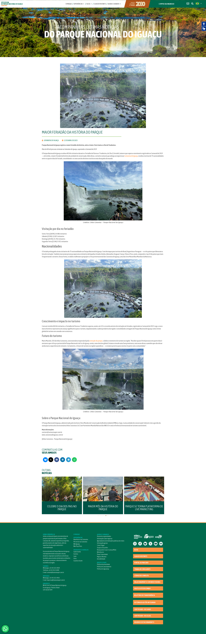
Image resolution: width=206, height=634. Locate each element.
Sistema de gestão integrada (144, 602)
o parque (69, 4)
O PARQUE (76, 534)
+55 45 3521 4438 (54, 568)
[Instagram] (135, 543)
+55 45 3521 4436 (54, 578)
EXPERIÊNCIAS (78, 537)
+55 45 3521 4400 (54, 570)
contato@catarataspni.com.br (55, 572)
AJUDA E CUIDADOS (103, 534)
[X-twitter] (150, 543)
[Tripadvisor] (161, 543)
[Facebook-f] (140, 543)
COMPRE (166, 4)
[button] (50, 459)
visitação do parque (96, 341)
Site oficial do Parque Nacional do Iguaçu (12, 3)
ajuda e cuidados (113, 4)
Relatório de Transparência (144, 595)
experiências (78, 4)
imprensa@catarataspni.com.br (56, 580)
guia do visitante (100, 4)
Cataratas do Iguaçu (131, 156)
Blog (88, 4)
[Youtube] (156, 543)
